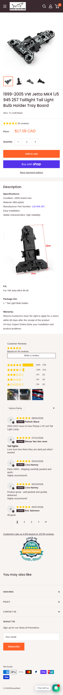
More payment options (31, 172)
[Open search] (44, 6)
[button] (10, 123)
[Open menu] (4, 6)
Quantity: (8, 141)
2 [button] (24, 522)
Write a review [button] (31, 355)
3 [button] (31, 522)
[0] (57, 6)
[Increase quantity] (35, 141)
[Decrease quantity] (18, 141)
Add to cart (31, 153)
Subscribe (14, 646)
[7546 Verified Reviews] (31, 561)
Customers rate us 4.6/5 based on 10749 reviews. (28, 534)
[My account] (50, 6)
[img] (23, 418)
